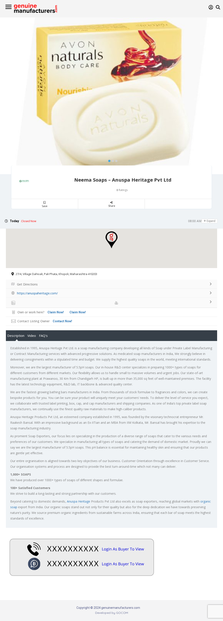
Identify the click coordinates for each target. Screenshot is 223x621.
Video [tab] (31, 335)
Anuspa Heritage (78, 501)
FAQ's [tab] (43, 335)
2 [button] (112, 160)
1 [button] (108, 160)
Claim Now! (77, 312)
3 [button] (115, 160)
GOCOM (122, 613)
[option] (111, 95)
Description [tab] (15, 335)
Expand (210, 221)
